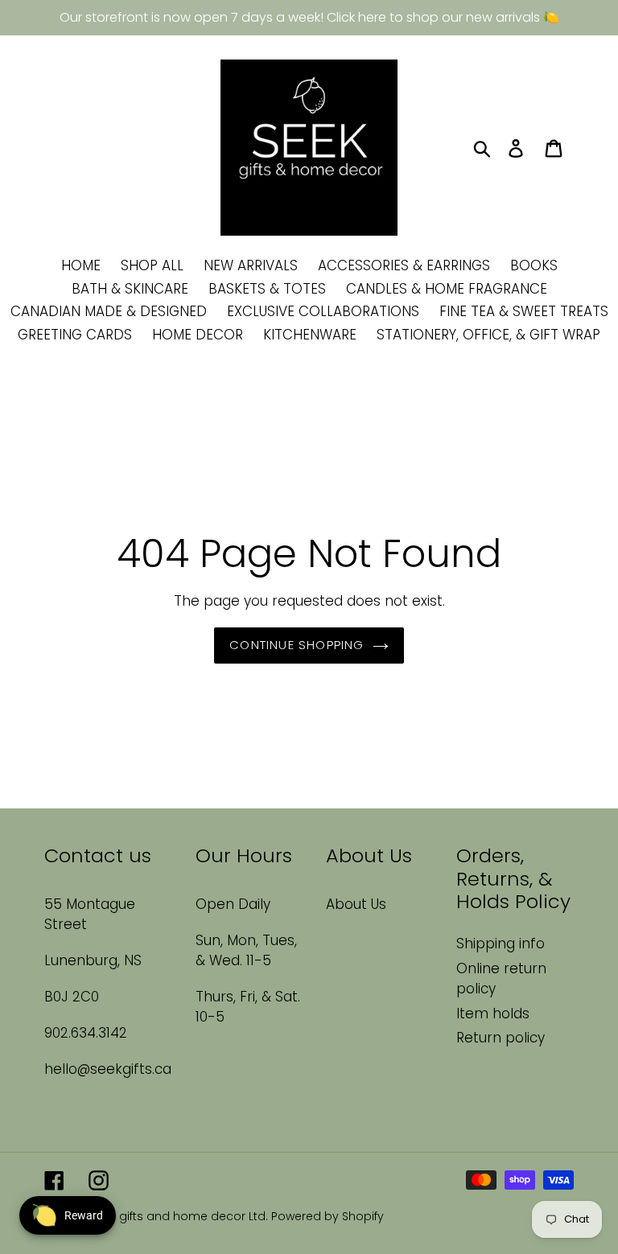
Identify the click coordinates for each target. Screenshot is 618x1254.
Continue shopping (296, 644)
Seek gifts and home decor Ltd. (180, 1216)
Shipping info (500, 943)
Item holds (492, 1013)
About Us (356, 904)
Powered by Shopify (327, 1216)
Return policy (500, 1037)
